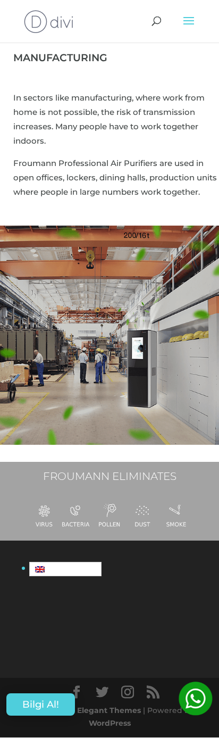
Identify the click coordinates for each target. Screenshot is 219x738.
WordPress (110, 723)
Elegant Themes (109, 710)
